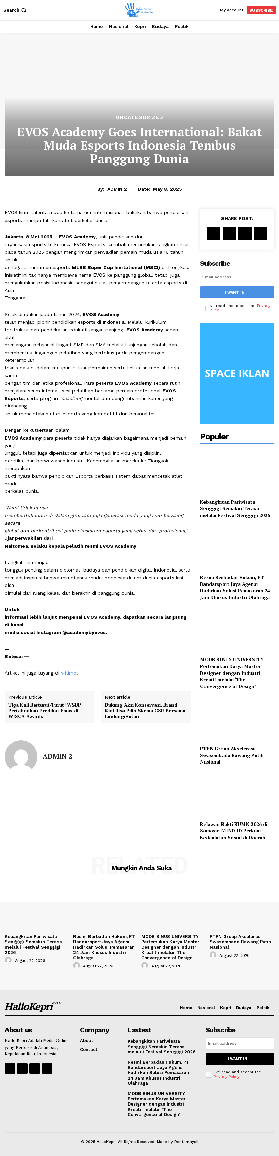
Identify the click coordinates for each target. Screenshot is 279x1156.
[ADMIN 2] (21, 756)
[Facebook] (213, 233)
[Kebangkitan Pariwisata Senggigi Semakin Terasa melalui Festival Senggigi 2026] (237, 472)
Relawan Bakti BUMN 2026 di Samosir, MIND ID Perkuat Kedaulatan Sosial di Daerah (233, 831)
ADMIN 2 (117, 189)
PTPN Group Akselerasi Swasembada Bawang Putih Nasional (232, 755)
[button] (15, 10)
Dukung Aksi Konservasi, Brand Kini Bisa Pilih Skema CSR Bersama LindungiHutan (145, 710)
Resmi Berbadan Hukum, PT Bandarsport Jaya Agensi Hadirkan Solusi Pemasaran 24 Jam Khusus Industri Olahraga (235, 587)
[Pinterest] (245, 233)
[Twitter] (229, 233)
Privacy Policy (226, 1077)
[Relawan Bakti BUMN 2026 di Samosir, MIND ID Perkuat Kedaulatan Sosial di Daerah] (237, 794)
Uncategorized (139, 117)
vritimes (70, 673)
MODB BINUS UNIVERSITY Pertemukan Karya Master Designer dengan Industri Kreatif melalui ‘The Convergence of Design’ (232, 672)
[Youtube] (47, 1068)
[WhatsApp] (260, 233)
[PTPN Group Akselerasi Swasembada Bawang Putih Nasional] (237, 718)
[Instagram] (22, 1068)
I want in (235, 292)
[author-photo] (9, 960)
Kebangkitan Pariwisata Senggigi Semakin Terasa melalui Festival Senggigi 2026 (235, 508)
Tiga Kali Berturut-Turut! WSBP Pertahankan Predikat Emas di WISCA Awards (44, 710)
